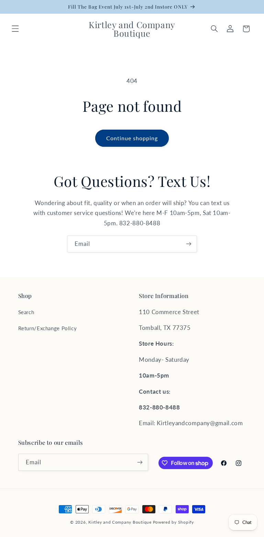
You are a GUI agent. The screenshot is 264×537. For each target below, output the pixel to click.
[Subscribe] (189, 244)
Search (26, 312)
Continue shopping (132, 138)
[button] (15, 29)
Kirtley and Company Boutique (120, 522)
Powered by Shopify (173, 522)
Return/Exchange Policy (47, 328)
